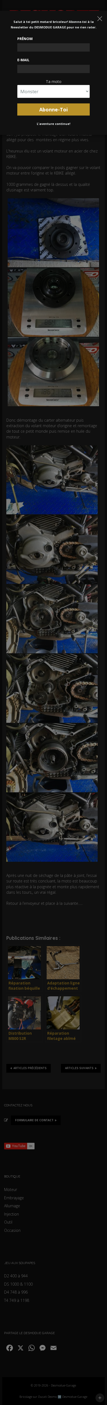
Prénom (25, 38)
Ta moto (53, 81)
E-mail (23, 59)
